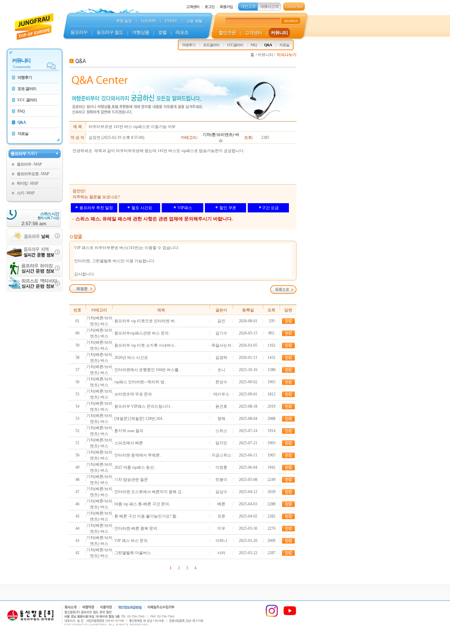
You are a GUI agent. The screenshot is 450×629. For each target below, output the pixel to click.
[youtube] (289, 616)
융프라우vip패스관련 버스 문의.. (142, 333)
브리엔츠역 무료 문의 (133, 394)
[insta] (271, 616)
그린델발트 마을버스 (132, 552)
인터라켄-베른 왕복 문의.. (136, 528)
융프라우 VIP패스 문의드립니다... (143, 406)
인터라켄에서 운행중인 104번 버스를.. (147, 369)
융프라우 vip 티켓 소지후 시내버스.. (145, 345)
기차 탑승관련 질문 (131, 479)
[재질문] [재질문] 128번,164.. (139, 418)
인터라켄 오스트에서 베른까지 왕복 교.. (148, 491)
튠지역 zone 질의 (128, 430)
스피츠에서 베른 (128, 443)
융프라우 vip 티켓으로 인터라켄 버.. (145, 321)
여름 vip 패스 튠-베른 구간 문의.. (142, 504)
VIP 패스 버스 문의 (131, 540)
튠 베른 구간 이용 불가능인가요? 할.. (146, 516)
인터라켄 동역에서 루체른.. (138, 455)
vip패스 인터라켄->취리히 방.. (140, 382)
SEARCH (291, 21)
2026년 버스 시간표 (131, 357)
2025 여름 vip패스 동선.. (135, 467)
